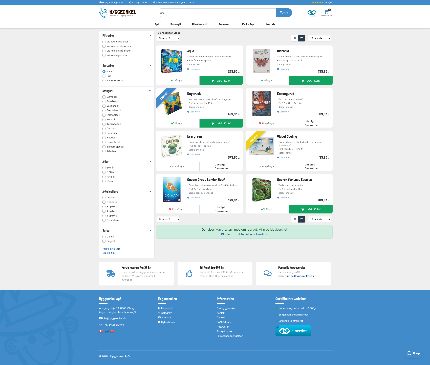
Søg (285, 12)
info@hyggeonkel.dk (300, 276)
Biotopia (283, 51)
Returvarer (223, 326)
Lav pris (270, 24)
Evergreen (194, 136)
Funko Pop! (248, 24)
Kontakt (221, 312)
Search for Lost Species (294, 179)
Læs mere (194, 69)
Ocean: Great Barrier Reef (206, 179)
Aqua (190, 51)
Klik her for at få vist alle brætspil (244, 234)
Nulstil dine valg (111, 248)
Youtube (166, 317)
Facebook (166, 308)
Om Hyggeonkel (226, 308)
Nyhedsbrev (167, 322)
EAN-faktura (224, 322)
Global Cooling (287, 136)
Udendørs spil (199, 24)
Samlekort (225, 24)
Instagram (166, 312)
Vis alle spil (108, 252)
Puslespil (175, 24)
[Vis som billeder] (294, 38)
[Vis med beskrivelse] (301, 38)
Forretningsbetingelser (230, 335)
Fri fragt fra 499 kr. (141, 2)
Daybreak (194, 93)
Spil (157, 24)
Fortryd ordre (224, 331)
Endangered (285, 93)
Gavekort (222, 317)
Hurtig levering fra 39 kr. (114, 2)
